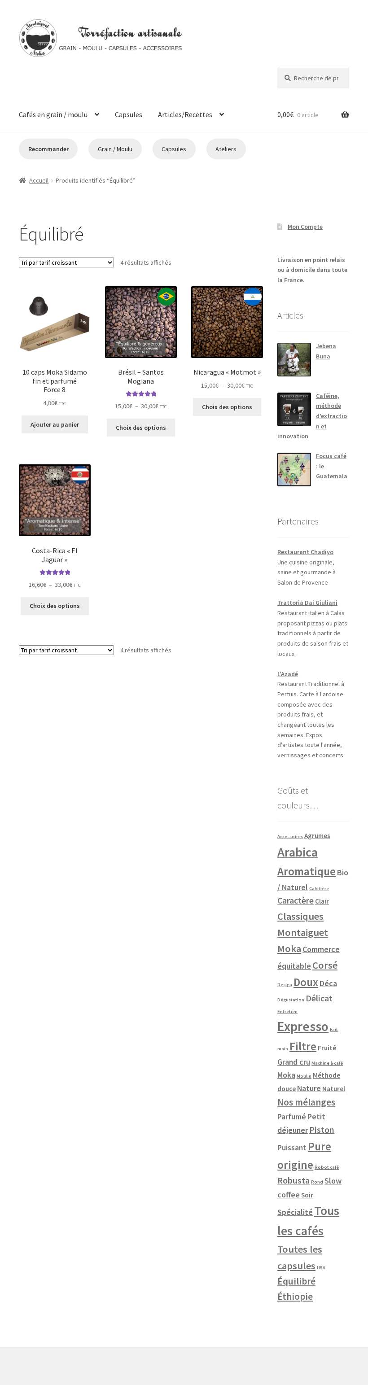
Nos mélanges (306, 1102)
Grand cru (293, 1062)
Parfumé (291, 1116)
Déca (328, 983)
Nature (309, 1088)
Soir (307, 1195)
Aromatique (306, 871)
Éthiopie (295, 1296)
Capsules (128, 114)
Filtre (302, 1046)
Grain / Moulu (115, 149)
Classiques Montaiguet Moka (302, 932)
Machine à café (327, 1063)
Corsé (324, 965)
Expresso (303, 1026)
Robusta (293, 1180)
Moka (286, 1075)
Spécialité (295, 1212)
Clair (322, 901)
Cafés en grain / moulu (53, 114)
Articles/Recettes (185, 114)
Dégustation (290, 1000)
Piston (321, 1129)
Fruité (327, 1048)
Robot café (327, 1167)
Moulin (304, 1076)
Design (284, 984)
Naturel (333, 1088)
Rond (317, 1182)
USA (321, 1268)
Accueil (38, 180)
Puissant (292, 1147)
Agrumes (317, 835)
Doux (306, 982)
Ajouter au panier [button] (55, 424)
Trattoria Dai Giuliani (307, 603)
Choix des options (141, 428)
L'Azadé (287, 674)
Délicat (319, 998)
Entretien (287, 1011)
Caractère (295, 900)
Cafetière (319, 888)
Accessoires (290, 836)
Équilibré (296, 1281)
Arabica (297, 852)
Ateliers (226, 149)
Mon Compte (305, 227)
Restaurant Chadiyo (305, 552)
